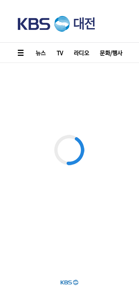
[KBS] (44, 24)
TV (60, 52)
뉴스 (41, 52)
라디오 (81, 52)
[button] (21, 53)
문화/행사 (111, 52)
